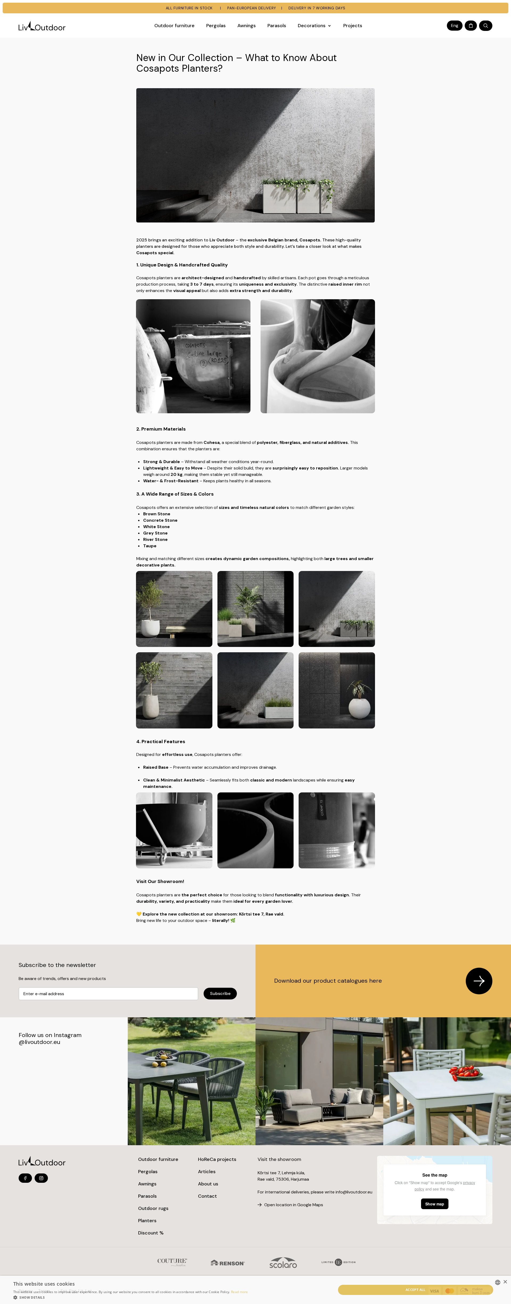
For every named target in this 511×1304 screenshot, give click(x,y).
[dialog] (255, 1290)
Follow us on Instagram (50, 1035)
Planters (147, 1220)
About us (208, 1184)
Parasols (147, 1196)
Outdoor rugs (153, 1208)
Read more (239, 1292)
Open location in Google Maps (293, 1205)
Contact (207, 1196)
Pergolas (148, 1171)
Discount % (151, 1233)
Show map (434, 1203)
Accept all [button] (416, 1289)
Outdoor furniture (158, 1159)
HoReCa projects (217, 1159)
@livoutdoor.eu (39, 1042)
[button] (130, 1297)
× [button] (505, 1282)
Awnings (147, 1184)
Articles (207, 1171)
